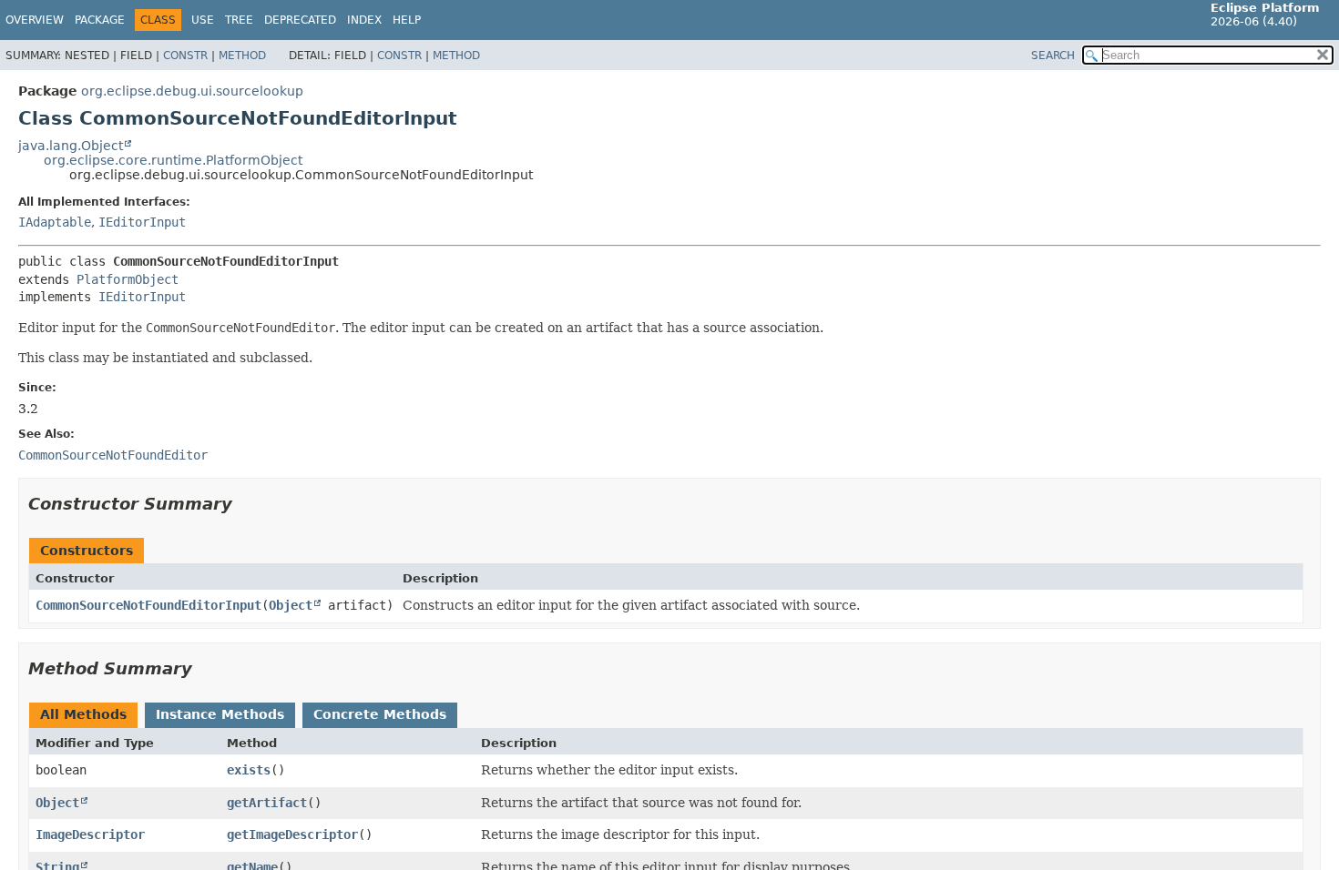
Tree (239, 20)
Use (202, 20)
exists (249, 770)
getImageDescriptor (292, 834)
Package (100, 20)
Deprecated (300, 20)
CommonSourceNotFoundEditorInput (148, 605)
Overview (34, 20)
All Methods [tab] (83, 714)
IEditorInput (142, 222)
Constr (185, 55)
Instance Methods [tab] (220, 714)
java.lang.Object (70, 145)
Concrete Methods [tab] (379, 714)
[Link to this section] (245, 503)
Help (407, 20)
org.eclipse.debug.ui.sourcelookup (192, 91)
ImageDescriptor (90, 834)
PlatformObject (128, 279)
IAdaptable (54, 222)
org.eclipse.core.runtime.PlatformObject (173, 160)
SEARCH (1053, 55)
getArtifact (267, 802)
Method (242, 55)
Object (290, 605)
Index (364, 20)
